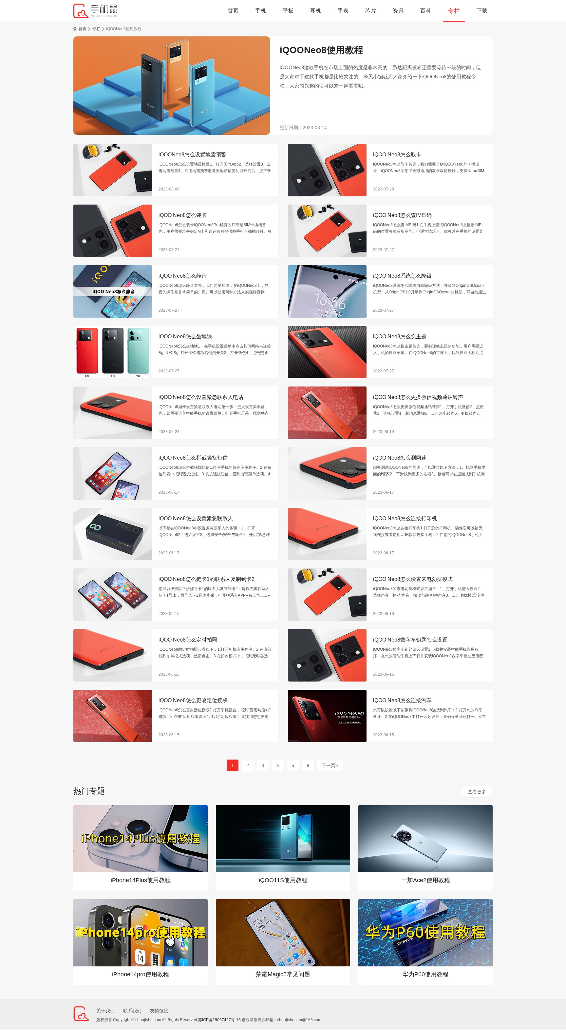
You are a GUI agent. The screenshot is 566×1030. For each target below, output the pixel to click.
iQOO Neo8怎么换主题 (399, 336)
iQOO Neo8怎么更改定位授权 (193, 700)
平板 (288, 10)
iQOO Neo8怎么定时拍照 (188, 640)
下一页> (330, 765)
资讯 (398, 10)
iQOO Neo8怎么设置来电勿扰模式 (413, 579)
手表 (343, 10)
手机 (260, 10)
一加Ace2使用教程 (425, 880)
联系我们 (132, 1010)
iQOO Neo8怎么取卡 (397, 154)
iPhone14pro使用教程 (140, 974)
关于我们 (105, 1010)
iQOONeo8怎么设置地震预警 (192, 154)
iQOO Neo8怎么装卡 (183, 215)
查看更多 (477, 791)
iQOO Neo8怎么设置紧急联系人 (196, 518)
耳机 (315, 10)
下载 (482, 10)
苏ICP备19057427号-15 (219, 1020)
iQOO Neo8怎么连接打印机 (405, 518)
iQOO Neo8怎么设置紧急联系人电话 (201, 397)
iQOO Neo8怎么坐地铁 (185, 336)
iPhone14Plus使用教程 (141, 880)
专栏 (454, 11)
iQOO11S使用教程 (283, 880)
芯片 (370, 10)
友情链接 (159, 1010)
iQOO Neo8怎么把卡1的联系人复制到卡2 (207, 579)
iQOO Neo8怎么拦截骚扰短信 (193, 458)
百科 (425, 10)
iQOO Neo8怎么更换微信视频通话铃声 (418, 397)
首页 (233, 10)
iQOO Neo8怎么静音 (183, 276)
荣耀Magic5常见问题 (283, 974)
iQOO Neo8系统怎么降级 (402, 276)
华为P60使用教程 (425, 974)
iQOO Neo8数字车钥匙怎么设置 (410, 640)
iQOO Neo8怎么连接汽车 (402, 700)
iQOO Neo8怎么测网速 (399, 458)
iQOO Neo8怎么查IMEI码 (402, 215)
